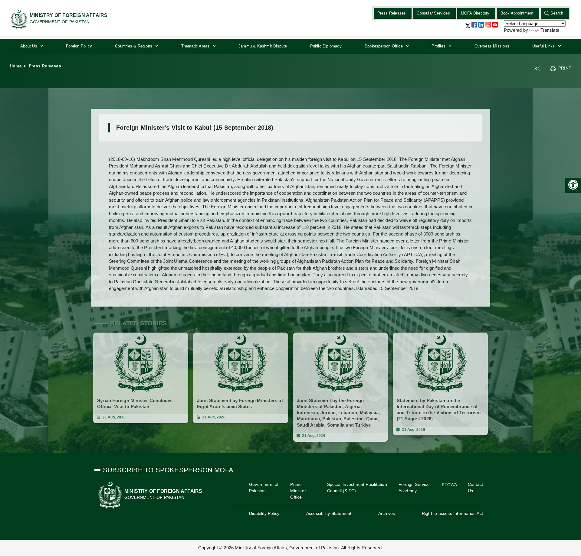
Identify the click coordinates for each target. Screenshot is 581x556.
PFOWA (449, 484)
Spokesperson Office (384, 46)
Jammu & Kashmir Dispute (262, 46)
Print (564, 68)
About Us (29, 46)
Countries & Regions (134, 46)
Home (16, 65)
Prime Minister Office (298, 490)
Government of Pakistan (264, 487)
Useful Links (544, 46)
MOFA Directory (475, 13)
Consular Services (433, 13)
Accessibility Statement (329, 513)
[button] (468, 28)
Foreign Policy (79, 46)
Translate (549, 30)
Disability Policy (264, 513)
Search (556, 13)
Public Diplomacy (326, 46)
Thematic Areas (196, 46)
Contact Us (475, 487)
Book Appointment (517, 13)
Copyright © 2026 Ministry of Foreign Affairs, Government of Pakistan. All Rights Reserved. (290, 547)
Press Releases (391, 13)
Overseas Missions (491, 46)
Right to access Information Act (452, 513)
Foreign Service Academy (414, 487)
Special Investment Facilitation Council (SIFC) (357, 487)
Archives (386, 513)
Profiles (439, 46)
